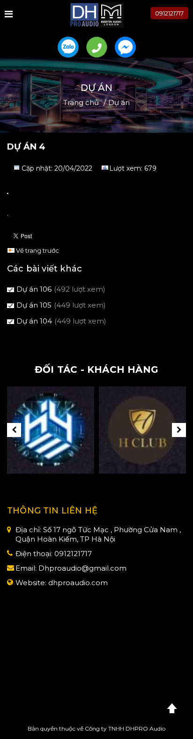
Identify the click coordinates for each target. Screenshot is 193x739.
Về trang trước (37, 250)
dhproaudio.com (78, 582)
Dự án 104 (34, 321)
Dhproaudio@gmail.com (82, 568)
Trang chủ (81, 102)
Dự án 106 (34, 289)
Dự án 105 (34, 305)
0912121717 (169, 13)
